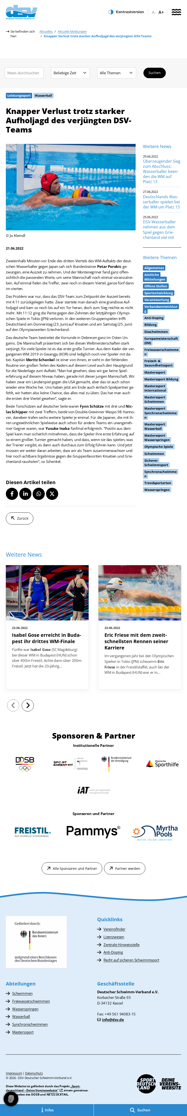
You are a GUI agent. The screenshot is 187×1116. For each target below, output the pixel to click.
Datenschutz (34, 1073)
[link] (47, 627)
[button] (12, 494)
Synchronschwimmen (30, 1024)
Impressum (14, 1073)
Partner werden (127, 868)
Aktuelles (46, 31)
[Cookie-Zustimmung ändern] (11, 1099)
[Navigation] (176, 13)
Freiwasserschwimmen (31, 1001)
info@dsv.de (113, 1019)
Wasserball (21, 1016)
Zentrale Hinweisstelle (121, 944)
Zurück (22, 518)
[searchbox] (24, 72)
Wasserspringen (25, 1008)
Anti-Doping (113, 952)
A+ (161, 12)
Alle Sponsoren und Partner (75, 868)
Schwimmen (22, 993)
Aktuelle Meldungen (72, 31)
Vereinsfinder (114, 929)
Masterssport (23, 1032)
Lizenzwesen (113, 936)
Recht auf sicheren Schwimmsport (131, 959)
